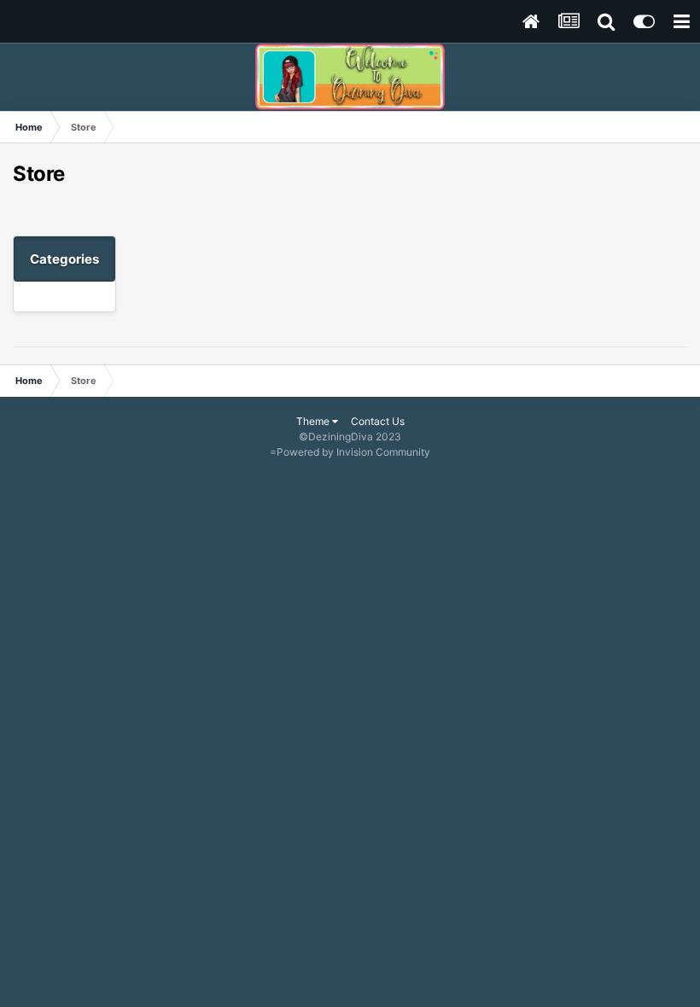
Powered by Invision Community (353, 451)
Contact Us (378, 421)
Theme (314, 421)
